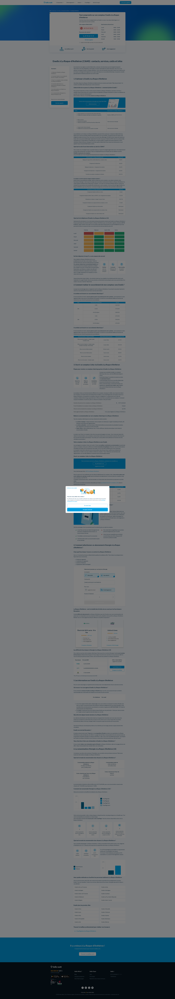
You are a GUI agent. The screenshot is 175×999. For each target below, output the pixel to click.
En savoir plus (87, 505)
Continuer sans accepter (72, 488)
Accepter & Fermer (87, 509)
